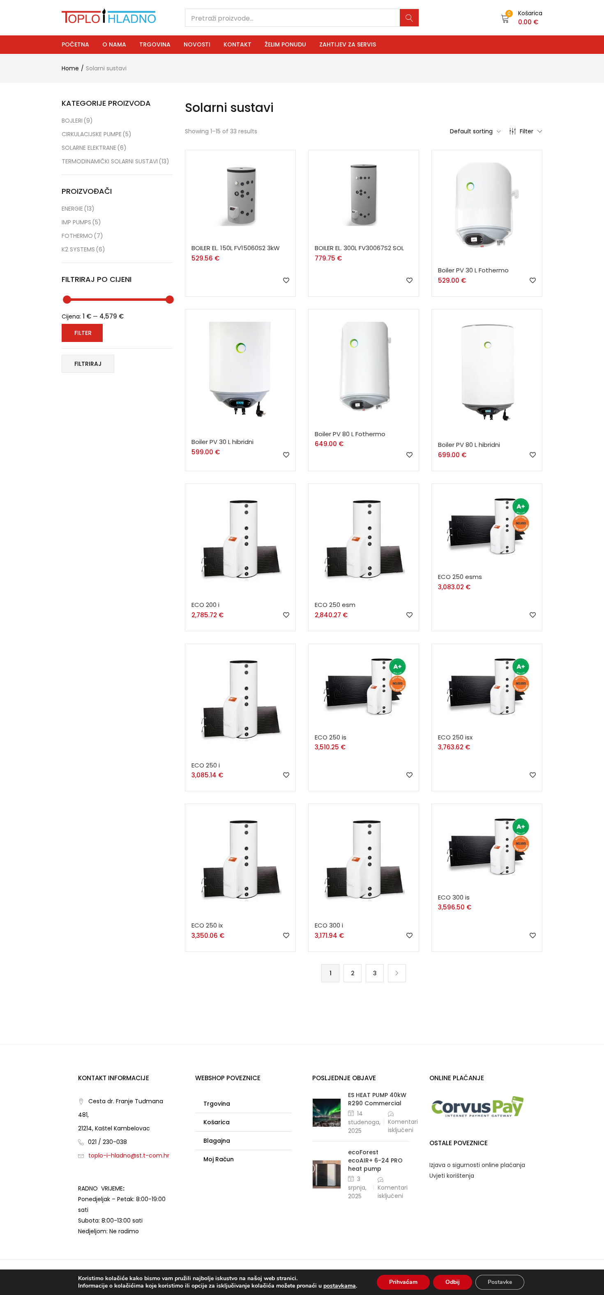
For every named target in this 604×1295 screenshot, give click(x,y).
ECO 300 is (454, 897)
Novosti (197, 44)
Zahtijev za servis (347, 44)
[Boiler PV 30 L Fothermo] (487, 205)
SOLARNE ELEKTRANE (94, 148)
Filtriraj (87, 364)
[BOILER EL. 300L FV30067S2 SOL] (363, 194)
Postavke (500, 1282)
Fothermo (82, 236)
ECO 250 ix (207, 925)
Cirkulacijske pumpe (96, 134)
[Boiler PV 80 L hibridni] (487, 371)
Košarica (216, 1122)
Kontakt (237, 44)
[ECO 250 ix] (240, 859)
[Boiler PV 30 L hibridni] (240, 370)
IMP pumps (81, 222)
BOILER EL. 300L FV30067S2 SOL (359, 248)
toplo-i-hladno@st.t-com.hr (128, 1155)
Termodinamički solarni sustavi (115, 161)
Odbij (452, 1282)
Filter (526, 131)
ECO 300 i (329, 925)
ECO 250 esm (335, 604)
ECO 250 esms (460, 576)
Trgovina (155, 44)
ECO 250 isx (455, 737)
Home (70, 68)
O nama (114, 44)
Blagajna (216, 1141)
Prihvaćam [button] (403, 1282)
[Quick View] (242, 238)
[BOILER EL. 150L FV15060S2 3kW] (240, 194)
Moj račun (218, 1159)
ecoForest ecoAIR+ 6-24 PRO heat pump (375, 1160)
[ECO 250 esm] (363, 539)
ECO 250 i (205, 765)
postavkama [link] (339, 1286)
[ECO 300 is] (487, 845)
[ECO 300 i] (363, 859)
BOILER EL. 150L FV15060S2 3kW (235, 248)
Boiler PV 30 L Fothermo (473, 270)
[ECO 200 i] (240, 539)
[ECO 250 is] (363, 685)
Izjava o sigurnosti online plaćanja (477, 1165)
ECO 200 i (205, 604)
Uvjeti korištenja (451, 1176)
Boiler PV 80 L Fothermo (350, 434)
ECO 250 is (330, 737)
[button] (521, 18)
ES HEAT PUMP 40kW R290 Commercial (377, 1099)
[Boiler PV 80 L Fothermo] (363, 366)
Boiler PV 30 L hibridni (222, 441)
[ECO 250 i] (240, 699)
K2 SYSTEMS (83, 249)
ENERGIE (78, 209)
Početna (75, 44)
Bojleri (77, 120)
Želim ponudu (285, 44)
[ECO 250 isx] (487, 685)
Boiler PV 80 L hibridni (469, 444)
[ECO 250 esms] (487, 525)
